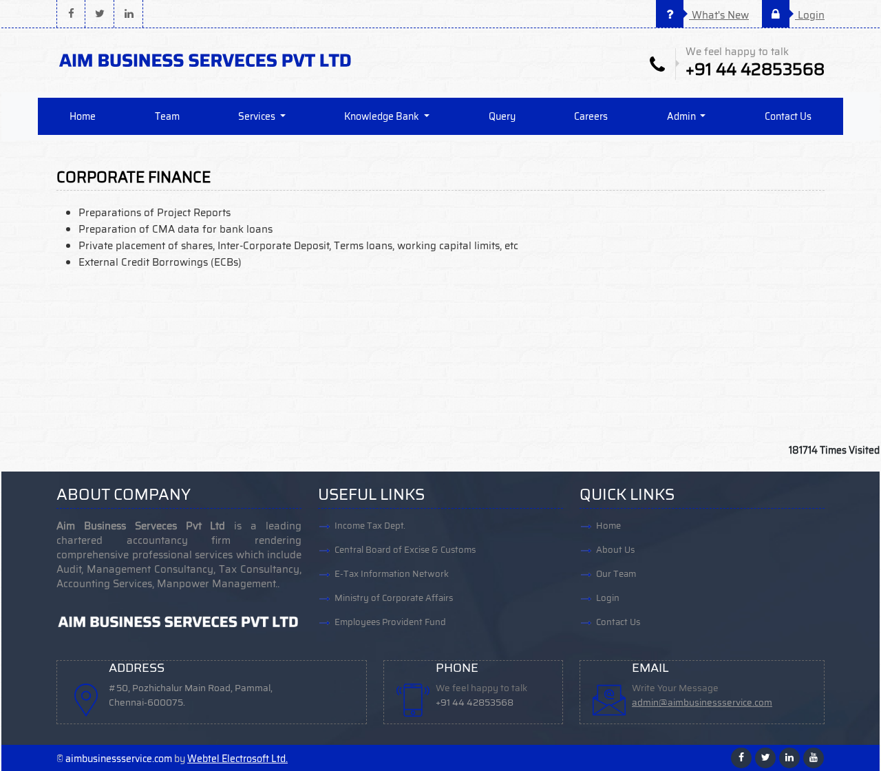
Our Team (616, 574)
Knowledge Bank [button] (382, 116)
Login (810, 15)
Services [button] (257, 116)
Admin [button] (682, 116)
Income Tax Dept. (370, 525)
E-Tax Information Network (392, 574)
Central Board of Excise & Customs (405, 549)
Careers (591, 116)
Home (83, 116)
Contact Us (788, 116)
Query (502, 116)
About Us (615, 549)
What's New (719, 15)
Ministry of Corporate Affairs (394, 598)
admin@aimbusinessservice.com (702, 702)
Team (167, 116)
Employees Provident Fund (390, 622)
